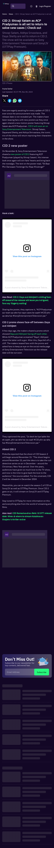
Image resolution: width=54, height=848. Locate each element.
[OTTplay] (6, 6)
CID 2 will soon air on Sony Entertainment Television (25, 127)
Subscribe (41, 672)
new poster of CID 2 (20, 154)
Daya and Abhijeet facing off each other (28, 333)
